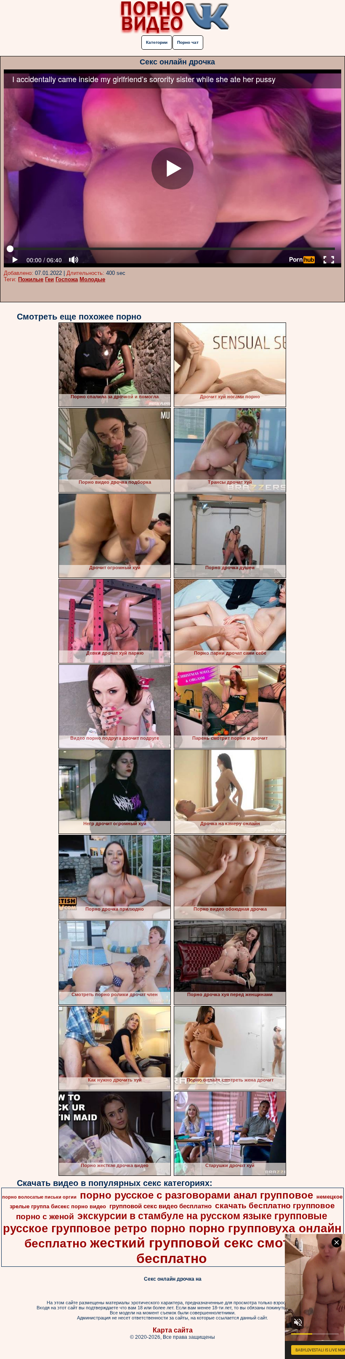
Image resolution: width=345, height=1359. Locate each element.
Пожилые (30, 279)
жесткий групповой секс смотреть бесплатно (205, 1250)
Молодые (92, 279)
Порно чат (188, 42)
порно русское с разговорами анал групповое (196, 1195)
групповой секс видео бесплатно (160, 1206)
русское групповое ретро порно (94, 1228)
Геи (49, 279)
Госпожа (67, 279)
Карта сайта (173, 1330)
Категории (156, 42)
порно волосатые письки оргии (39, 1196)
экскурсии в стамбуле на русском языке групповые (202, 1215)
